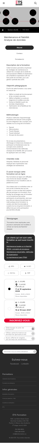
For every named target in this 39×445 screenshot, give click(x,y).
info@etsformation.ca (19, 434)
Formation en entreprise (8, 383)
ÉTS (3, 407)
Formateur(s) (19, 59)
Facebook (14, 364)
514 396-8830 (19, 429)
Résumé (19, 48)
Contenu (19, 53)
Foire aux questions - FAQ (9, 398)
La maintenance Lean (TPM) (17, 257)
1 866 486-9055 (19, 431)
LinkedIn (25, 364)
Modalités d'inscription (8, 394)
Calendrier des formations (9, 379)
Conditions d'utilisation (8, 402)
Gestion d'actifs (13, 30)
